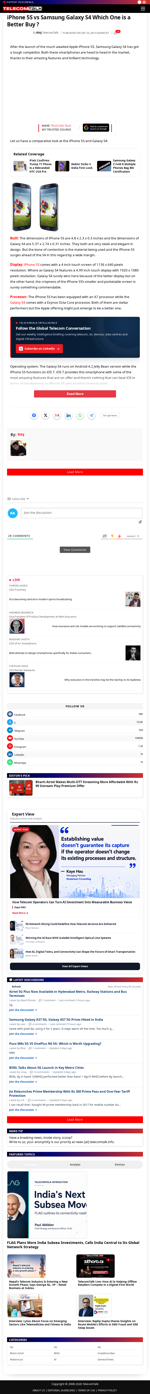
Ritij (39, 32)
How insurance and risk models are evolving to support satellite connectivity (96, 626)
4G (99, 1347)
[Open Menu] (143, 8)
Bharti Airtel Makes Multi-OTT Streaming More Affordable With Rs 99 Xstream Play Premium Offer (87, 784)
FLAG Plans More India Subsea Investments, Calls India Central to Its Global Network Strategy (73, 1244)
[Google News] (110, 415)
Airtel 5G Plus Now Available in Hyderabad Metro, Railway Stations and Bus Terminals (68, 994)
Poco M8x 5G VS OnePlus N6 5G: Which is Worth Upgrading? (55, 1044)
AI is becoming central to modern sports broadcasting (40, 599)
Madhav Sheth (19, 639)
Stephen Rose (18, 666)
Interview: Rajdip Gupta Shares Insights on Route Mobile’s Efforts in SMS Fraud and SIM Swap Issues (108, 1324)
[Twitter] (45, 415)
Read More (75, 394)
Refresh (16, 986)
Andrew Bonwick (21, 612)
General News (106, 1359)
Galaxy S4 (17, 302)
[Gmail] (57, 415)
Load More (75, 472)
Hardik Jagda (18, 585)
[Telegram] (92, 415)
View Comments (75, 549)
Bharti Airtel (17, 1353)
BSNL (57, 1353)
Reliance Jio (16, 1359)
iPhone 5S (31, 264)
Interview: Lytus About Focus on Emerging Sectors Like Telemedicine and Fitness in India (40, 1322)
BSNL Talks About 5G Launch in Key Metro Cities (46, 1068)
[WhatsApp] (80, 415)
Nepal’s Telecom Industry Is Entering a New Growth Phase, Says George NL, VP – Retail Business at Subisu (38, 1285)
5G (55, 1347)
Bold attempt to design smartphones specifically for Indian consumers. (50, 653)
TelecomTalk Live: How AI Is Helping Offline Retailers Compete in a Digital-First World (107, 1283)
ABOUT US (39, 1390)
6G (11, 1347)
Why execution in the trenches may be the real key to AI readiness (102, 679)
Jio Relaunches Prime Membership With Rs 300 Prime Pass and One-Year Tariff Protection (69, 1094)
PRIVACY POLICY (107, 1390)
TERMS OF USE (86, 1390)
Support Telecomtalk (20, 2)
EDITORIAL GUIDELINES (61, 1390)
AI (55, 1359)
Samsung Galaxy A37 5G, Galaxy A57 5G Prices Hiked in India (56, 1020)
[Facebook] (34, 415)
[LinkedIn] (68, 415)
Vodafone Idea (106, 1353)
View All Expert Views (75, 966)
